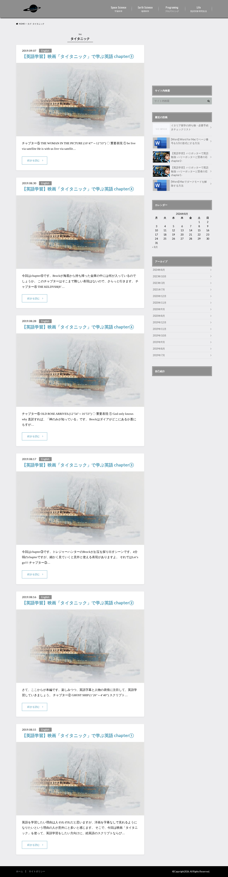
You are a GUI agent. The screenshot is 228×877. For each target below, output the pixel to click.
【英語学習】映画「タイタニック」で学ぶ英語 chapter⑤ (78, 56)
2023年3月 (159, 282)
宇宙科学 (118, 8)
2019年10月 (159, 335)
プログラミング (172, 8)
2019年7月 (159, 355)
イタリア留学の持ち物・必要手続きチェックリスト (189, 127)
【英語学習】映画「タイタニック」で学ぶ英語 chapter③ (78, 464)
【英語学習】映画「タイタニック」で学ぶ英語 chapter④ (78, 188)
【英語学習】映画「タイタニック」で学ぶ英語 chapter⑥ (78, 326)
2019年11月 (159, 328)
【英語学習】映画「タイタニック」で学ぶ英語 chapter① (78, 735)
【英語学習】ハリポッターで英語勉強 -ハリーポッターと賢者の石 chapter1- (189, 171)
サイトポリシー (37, 871)
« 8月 (155, 247)
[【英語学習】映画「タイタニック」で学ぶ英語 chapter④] (80, 266)
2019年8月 (159, 348)
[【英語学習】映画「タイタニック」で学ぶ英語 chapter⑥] (80, 404)
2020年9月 (159, 309)
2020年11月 (159, 302)
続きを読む (33, 160)
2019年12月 (159, 322)
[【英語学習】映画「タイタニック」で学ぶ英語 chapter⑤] (80, 134)
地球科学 (145, 8)
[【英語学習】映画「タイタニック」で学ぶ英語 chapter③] (80, 542)
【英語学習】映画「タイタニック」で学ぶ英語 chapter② (78, 602)
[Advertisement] (182, 55)
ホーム (19, 871)
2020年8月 (159, 315)
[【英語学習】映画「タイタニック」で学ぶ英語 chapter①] (80, 813)
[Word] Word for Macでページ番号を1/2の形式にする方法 (189, 141)
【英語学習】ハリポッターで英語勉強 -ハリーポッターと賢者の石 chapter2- (189, 157)
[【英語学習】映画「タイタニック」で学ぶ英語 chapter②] (80, 680)
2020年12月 (159, 296)
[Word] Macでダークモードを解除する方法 (189, 183)
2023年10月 (159, 276)
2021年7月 (159, 289)
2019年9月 (159, 342)
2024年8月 (159, 269)
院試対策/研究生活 (198, 8)
